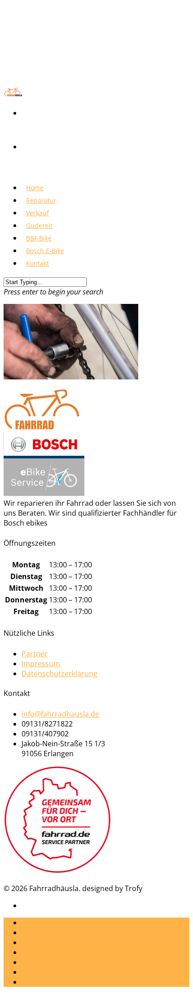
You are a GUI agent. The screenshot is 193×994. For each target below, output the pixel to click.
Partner (35, 654)
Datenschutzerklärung (59, 673)
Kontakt (37, 263)
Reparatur (39, 932)
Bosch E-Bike (43, 972)
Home (32, 922)
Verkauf (35, 942)
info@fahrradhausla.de (60, 714)
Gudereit (37, 952)
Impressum (41, 664)
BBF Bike (36, 962)
